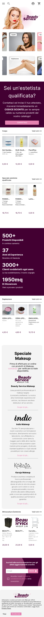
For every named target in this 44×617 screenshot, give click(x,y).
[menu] (3, 3)
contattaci (13, 368)
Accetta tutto (16, 614)
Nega (4, 614)
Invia (31, 571)
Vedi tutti (35, 131)
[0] (39, 3)
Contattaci (22, 122)
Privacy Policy (6, 608)
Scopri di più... (23, 407)
